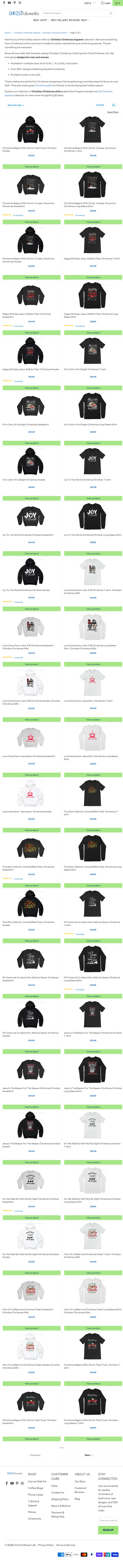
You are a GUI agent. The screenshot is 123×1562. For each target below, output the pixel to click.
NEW (36, 20)
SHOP (44, 20)
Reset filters (113, 112)
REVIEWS (74, 20)
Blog (77, 1498)
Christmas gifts (43, 85)
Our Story (80, 1481)
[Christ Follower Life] (24, 13)
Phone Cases (35, 1494)
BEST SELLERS (59, 20)
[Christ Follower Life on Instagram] (19, 3)
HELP (84, 20)
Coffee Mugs (35, 1488)
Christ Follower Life (25, 1545)
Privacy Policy (46, 1545)
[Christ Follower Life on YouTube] (9, 3)
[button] (114, 105)
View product (32, 166)
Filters (100, 105)
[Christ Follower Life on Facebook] (4, 3)
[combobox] (78, 13)
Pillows (32, 1512)
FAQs (54, 1485)
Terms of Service (65, 1545)
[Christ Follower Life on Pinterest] (14, 3)
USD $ (87, 3)
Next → (89, 1455)
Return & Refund (60, 1505)
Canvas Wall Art (37, 1481)
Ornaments (34, 1518)
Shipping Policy (60, 1499)
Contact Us (57, 1492)
